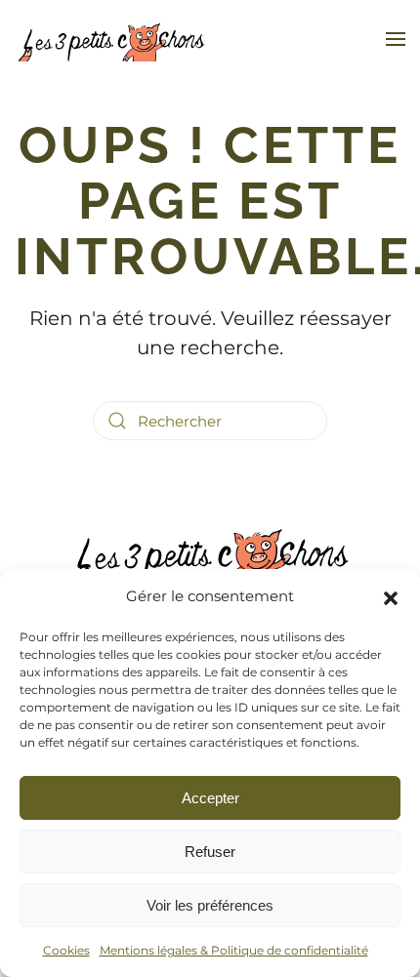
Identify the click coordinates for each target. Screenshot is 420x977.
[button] (390, 596)
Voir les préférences (210, 905)
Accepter (210, 798)
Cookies (66, 950)
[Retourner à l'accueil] (112, 39)
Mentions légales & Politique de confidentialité (234, 950)
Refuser (210, 851)
